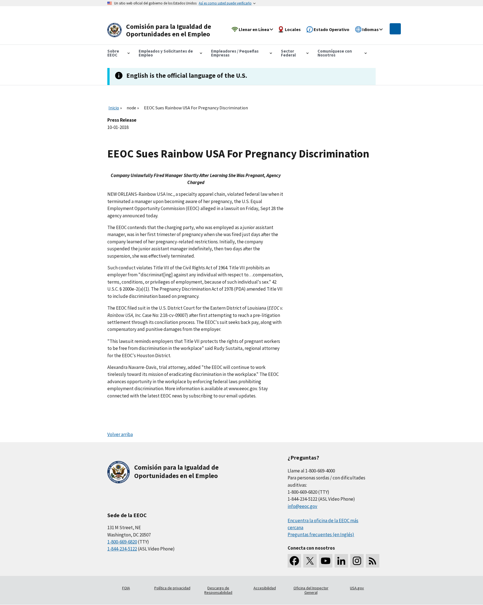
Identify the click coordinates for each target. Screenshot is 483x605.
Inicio (113, 107)
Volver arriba (120, 434)
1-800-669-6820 (122, 542)
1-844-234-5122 (122, 549)
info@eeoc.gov (302, 506)
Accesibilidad (265, 587)
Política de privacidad (172, 587)
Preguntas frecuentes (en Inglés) (321, 534)
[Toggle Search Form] (395, 28)
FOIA (126, 587)
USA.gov (357, 587)
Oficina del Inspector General (310, 590)
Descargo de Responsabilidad (218, 590)
